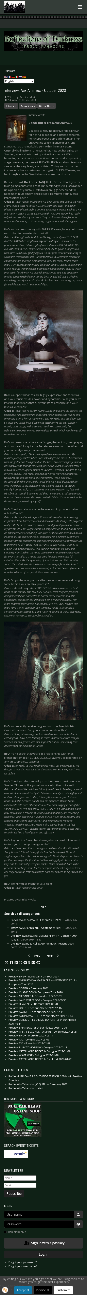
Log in (43, 1254)
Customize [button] (63, 1290)
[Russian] (20, 77)
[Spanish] (24, 77)
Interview (11, 105)
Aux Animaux (28, 105)
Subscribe (14, 1193)
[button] (6, 963)
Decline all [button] (43, 1290)
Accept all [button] (23, 1290)
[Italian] (17, 77)
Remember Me (17, 1232)
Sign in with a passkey (47, 1243)
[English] (6, 77)
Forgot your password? (22, 1262)
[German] (13, 77)
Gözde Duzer (46, 105)
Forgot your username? (22, 1266)
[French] (10, 77)
